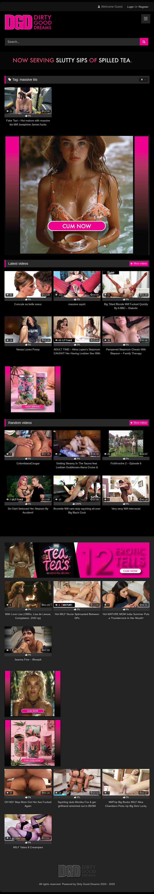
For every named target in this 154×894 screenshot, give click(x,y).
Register (144, 6)
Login (130, 6)
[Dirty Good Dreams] (77, 23)
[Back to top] (142, 882)
